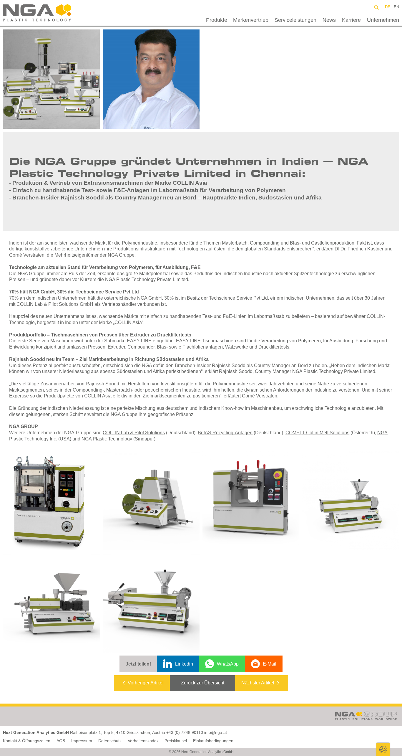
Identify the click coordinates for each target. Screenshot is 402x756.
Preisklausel (176, 741)
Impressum (81, 741)
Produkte (216, 20)
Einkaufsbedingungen (213, 741)
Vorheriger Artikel (146, 682)
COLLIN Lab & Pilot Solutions (134, 432)
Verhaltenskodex (143, 741)
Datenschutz (110, 741)
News (329, 20)
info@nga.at (215, 732)
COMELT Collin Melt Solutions (317, 432)
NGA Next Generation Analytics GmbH (51, 13)
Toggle (383, 749)
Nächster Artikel (257, 682)
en (396, 7)
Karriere (351, 20)
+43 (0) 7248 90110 (184, 732)
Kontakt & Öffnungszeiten (26, 741)
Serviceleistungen (295, 20)
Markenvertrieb (250, 20)
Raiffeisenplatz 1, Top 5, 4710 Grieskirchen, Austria (117, 732)
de (387, 7)
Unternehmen (383, 20)
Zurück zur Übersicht (202, 682)
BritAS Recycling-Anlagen (225, 432)
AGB (61, 741)
